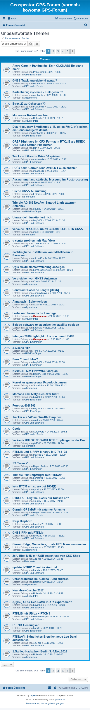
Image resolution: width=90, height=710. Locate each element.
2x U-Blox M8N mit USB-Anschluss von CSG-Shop (46, 555)
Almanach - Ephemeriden (29, 301)
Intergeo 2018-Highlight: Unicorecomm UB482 (43, 336)
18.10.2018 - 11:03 (59, 339)
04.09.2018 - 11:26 (58, 374)
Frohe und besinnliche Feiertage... (35, 313)
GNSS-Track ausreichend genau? (34, 80)
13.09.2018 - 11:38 (55, 362)
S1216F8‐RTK (21, 347)
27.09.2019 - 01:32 (55, 220)
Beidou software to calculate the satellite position (45, 324)
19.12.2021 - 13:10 (53, 118)
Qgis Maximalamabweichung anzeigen (38, 267)
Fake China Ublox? (25, 359)
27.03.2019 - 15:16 (60, 293)
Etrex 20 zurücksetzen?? (29, 103)
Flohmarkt (29, 196)
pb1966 (37, 443)
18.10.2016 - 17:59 (53, 643)
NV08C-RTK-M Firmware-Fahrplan (35, 371)
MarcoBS (38, 454)
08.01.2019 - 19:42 (54, 304)
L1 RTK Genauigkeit (25, 625)
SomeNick (38, 385)
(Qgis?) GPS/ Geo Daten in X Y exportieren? (42, 602)
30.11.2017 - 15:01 (55, 478)
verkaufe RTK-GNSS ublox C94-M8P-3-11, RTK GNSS (47, 229)
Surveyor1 (38, 431)
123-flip (37, 558)
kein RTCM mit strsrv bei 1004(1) (34, 486)
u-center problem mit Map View (33, 240)
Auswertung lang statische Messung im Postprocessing (50, 179)
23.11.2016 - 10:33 (59, 616)
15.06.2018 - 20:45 (53, 420)
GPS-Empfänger (33, 74)
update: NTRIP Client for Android (34, 567)
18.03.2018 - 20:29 (56, 454)
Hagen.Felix (39, 374)
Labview (37, 327)
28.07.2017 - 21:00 (54, 489)
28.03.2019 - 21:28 (51, 281)
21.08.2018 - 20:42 (57, 385)
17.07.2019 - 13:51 (56, 243)
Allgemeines (30, 97)
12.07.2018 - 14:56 (55, 397)
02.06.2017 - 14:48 (58, 512)
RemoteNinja (40, 616)
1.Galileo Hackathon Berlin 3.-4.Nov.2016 (39, 651)
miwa (36, 182)
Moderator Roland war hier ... (32, 115)
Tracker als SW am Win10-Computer (36, 417)
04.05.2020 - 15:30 (51, 182)
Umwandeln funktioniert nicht (32, 217)
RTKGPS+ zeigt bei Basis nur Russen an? (40, 498)
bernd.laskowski (41, 270)
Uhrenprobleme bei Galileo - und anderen (40, 579)
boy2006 (37, 220)
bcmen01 (38, 478)
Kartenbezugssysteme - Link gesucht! (37, 92)
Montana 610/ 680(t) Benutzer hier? (35, 394)
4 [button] (63, 51)
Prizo (36, 72)
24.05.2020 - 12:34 (56, 171)
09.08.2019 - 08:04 (52, 232)
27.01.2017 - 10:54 (53, 582)
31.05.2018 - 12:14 (54, 443)
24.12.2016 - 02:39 (55, 605)
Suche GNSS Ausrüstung (29, 191)
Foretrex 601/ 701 (23, 405)
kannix (36, 570)
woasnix (37, 304)
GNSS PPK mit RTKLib (27, 532)
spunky (37, 209)
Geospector (40, 316)
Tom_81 (37, 350)
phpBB (33, 695)
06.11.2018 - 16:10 (54, 327)
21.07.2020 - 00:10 (50, 147)
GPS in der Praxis (33, 86)
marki (36, 232)
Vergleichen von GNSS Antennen (34, 278)
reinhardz (38, 83)
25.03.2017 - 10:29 (54, 547)
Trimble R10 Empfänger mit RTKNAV (37, 475)
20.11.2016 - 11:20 (52, 628)
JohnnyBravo (40, 293)
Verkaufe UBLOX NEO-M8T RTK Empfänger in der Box (48, 440)
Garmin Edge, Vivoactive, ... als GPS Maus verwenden (49, 544)
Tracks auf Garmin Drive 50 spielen (36, 156)
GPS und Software (34, 109)
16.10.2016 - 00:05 (53, 654)
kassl (36, 524)
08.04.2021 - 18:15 (56, 133)
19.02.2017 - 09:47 (53, 570)
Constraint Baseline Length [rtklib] (35, 290)
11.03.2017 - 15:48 (53, 558)
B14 (35, 147)
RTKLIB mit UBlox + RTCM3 (31, 613)
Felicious (38, 194)
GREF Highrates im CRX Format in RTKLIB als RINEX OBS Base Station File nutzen (48, 143)
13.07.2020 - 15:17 (56, 159)
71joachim (38, 243)
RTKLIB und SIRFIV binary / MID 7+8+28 (39, 451)
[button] (72, 51)
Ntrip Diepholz (22, 521)
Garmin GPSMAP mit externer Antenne (38, 509)
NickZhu (37, 535)
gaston (36, 420)
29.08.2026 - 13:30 (51, 72)
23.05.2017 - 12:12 (51, 524)
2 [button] (53, 51)
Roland (37, 118)
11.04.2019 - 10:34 (63, 270)
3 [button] (58, 51)
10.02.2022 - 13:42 (56, 106)
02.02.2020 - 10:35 (55, 194)
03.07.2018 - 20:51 (55, 408)
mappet (37, 547)
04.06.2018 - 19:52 (57, 431)
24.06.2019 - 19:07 (55, 258)
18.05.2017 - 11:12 (54, 535)
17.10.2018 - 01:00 (54, 350)
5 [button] (67, 51)
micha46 (37, 258)
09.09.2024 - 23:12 (56, 83)
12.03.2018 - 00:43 (58, 466)
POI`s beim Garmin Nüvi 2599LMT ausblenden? (44, 168)
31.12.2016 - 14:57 (53, 593)
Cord (35, 281)
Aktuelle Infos (31, 120)
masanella (38, 106)
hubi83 (36, 628)
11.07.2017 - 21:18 (53, 501)
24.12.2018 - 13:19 (59, 316)
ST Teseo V (20, 463)
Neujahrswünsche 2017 (27, 590)
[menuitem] (11, 18)
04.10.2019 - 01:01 (54, 209)
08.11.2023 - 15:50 (56, 95)
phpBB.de (60, 699)
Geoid (16, 428)
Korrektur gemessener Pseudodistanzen (39, 382)
